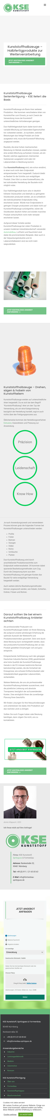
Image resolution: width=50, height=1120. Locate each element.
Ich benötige (9, 949)
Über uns (11, 1081)
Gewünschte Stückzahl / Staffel (15, 958)
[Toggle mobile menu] (45, 5)
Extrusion (8, 423)
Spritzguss (17, 858)
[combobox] (25, 952)
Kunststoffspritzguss (15, 1091)
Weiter (25, 997)
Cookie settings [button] (10, 1114)
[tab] (10, 935)
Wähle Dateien (32, 983)
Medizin (10, 1061)
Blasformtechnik (14, 1095)
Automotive (12, 1066)
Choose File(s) (10, 973)
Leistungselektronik (15, 1056)
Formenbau (12, 1086)
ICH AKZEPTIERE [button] (26, 1114)
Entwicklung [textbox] (11, 952)
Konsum (10, 1070)
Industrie (10, 1052)
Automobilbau (10, 232)
